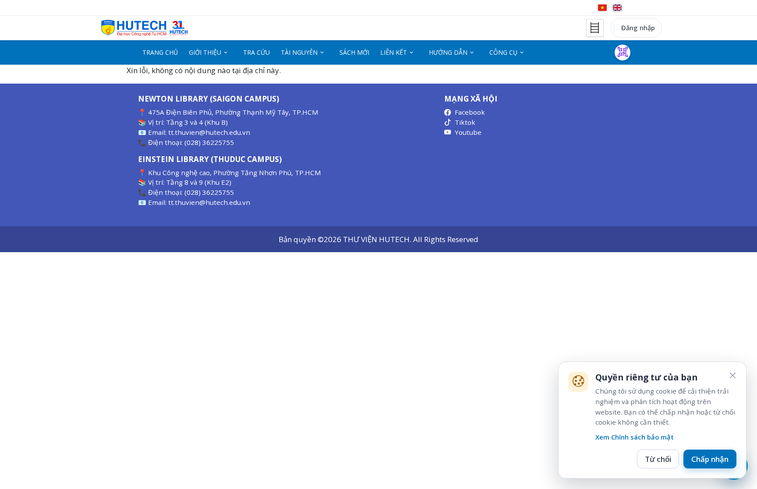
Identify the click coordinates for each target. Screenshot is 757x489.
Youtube (468, 132)
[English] (617, 7)
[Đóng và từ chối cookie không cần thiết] (732, 375)
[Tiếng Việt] (602, 7)
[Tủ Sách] (595, 28)
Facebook (470, 112)
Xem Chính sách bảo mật (634, 437)
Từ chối (658, 459)
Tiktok (465, 122)
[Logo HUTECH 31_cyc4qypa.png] (144, 28)
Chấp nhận (710, 459)
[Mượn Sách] (622, 52)
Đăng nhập (638, 27)
